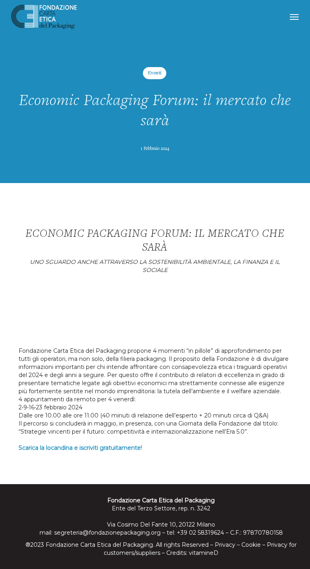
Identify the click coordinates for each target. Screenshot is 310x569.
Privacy (225, 544)
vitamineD (203, 552)
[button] (294, 17)
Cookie (251, 544)
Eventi (154, 73)
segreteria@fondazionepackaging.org (107, 532)
